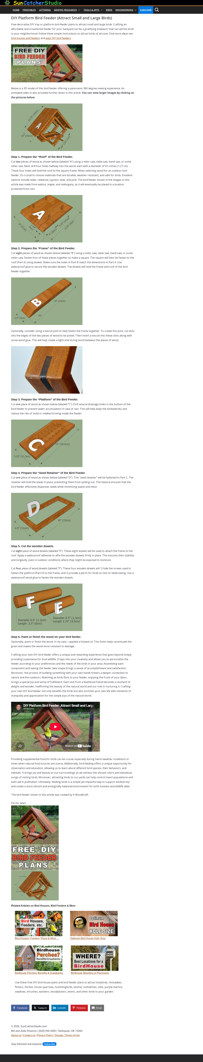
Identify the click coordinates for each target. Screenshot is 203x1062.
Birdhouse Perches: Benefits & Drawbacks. (39, 973)
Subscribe (146, 9)
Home (16, 9)
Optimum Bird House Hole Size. (88, 938)
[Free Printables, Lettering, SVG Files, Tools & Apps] (101, 2)
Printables (29, 9)
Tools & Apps (91, 9)
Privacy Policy (45, 1035)
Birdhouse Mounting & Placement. (90, 973)
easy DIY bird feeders (58, 38)
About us (16, 1035)
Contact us (29, 1035)
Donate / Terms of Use (67, 1035)
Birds (109, 9)
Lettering (45, 9)
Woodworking (124, 9)
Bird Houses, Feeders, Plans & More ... (37, 938)
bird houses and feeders (25, 38)
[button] (78, 10)
